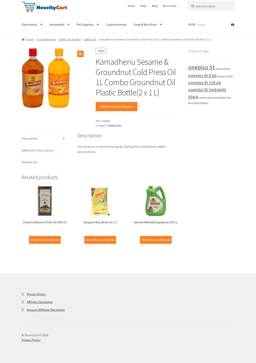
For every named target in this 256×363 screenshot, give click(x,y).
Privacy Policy (36, 294)
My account (169, 6)
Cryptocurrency (116, 24)
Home (131, 6)
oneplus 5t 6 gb (222, 68)
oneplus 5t (201, 67)
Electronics (29, 24)
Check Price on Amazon (116, 106)
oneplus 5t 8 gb (202, 75)
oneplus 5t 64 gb (225, 76)
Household (56, 24)
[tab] (45, 139)
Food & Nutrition (145, 24)
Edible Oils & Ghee (70, 39)
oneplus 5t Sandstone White (212, 97)
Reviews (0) (29, 162)
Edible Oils (90, 39)
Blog (154, 6)
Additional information (37, 150)
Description (30, 138)
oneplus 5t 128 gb (204, 82)
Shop (143, 6)
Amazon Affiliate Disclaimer (46, 310)
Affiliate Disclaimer (40, 302)
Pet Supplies (85, 24)
